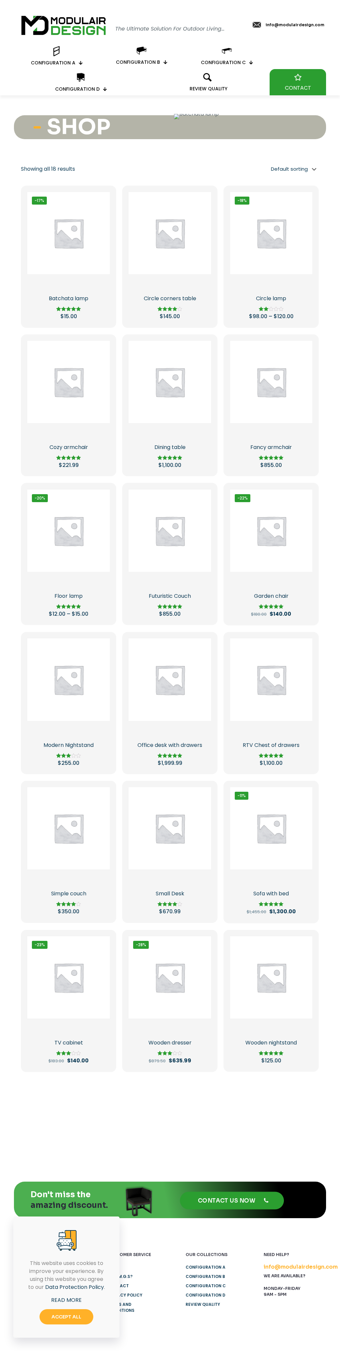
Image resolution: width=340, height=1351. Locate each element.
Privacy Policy (125, 1295)
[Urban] (195, 1123)
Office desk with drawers (169, 745)
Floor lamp (68, 596)
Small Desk (170, 893)
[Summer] (145, 1123)
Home (114, 1267)
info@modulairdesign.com (301, 1266)
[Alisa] (43, 1123)
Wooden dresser (170, 1042)
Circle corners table (170, 298)
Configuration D (205, 1295)
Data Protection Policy (74, 1287)
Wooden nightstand (271, 1042)
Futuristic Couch (170, 596)
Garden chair (271, 596)
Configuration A (205, 1267)
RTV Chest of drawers (271, 745)
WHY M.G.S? (120, 1276)
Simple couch (68, 893)
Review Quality (203, 1304)
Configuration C (206, 1286)
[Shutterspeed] (297, 1123)
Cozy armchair (68, 447)
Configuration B (205, 1276)
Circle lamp (271, 298)
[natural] (246, 1123)
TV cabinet (68, 1042)
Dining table (170, 447)
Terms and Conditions (121, 1307)
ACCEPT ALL (66, 1317)
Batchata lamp (68, 298)
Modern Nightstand (68, 745)
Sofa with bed (271, 893)
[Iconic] (94, 1123)
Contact (118, 1286)
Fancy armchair (271, 447)
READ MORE (66, 1300)
